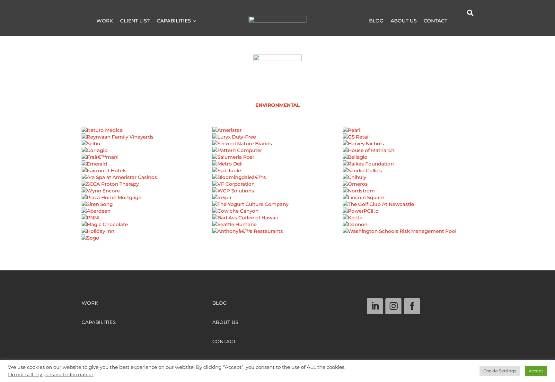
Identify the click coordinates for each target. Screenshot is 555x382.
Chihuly (408, 180)
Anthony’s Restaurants (277, 234)
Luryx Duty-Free (277, 139)
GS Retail (408, 139)
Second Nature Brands (277, 146)
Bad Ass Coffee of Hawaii (277, 220)
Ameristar (277, 133)
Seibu (146, 146)
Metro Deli (277, 166)
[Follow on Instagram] (393, 306)
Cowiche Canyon (277, 213)
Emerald (147, 166)
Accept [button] (536, 370)
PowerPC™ (408, 213)
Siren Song (146, 207)
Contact (435, 21)
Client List (135, 21)
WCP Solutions (277, 193)
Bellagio (408, 160)
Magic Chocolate (147, 227)
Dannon (408, 227)
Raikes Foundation (408, 166)
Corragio (147, 153)
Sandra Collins (408, 173)
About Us (404, 21)
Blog (376, 21)
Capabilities (174, 21)
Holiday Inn (147, 234)
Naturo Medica (147, 133)
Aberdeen (147, 213)
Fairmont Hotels (146, 173)
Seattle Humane (277, 227)
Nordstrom (408, 193)
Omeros (408, 187)
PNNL (146, 220)
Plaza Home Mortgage (146, 200)
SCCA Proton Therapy (147, 187)
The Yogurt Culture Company (277, 207)
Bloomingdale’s (277, 180)
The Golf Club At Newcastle (408, 207)
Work (104, 21)
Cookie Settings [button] (499, 370)
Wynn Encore (147, 193)
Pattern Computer (277, 153)
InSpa (277, 200)
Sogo (146, 240)
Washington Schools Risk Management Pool (408, 237)
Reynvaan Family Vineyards (147, 139)
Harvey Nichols (408, 146)
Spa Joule (277, 173)
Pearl (408, 133)
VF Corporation (277, 187)
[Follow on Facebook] (412, 306)
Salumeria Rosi (277, 160)
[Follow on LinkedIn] (375, 306)
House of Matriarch (408, 153)
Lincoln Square (408, 200)
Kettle (408, 220)
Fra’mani (147, 160)
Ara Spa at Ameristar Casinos (147, 180)
